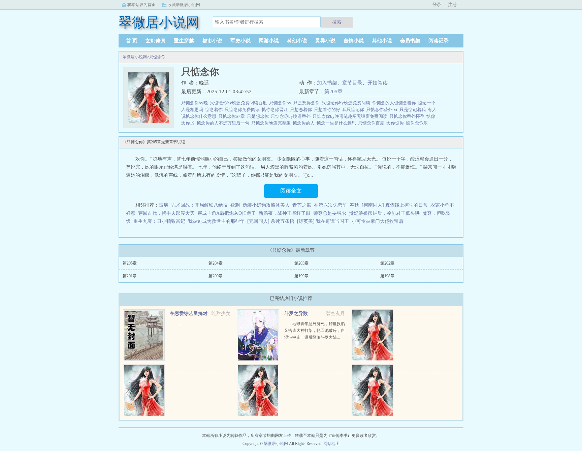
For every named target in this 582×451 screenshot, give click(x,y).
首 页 (131, 40)
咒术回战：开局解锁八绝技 (199, 205)
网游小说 (269, 40)
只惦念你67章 (232, 116)
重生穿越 (184, 40)
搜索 (337, 22)
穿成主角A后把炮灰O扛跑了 (226, 213)
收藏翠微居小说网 (184, 4)
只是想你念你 (307, 102)
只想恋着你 (302, 109)
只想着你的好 (328, 109)
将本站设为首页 (141, 4)
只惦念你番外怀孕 (407, 116)
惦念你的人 (305, 123)
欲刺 (235, 205)
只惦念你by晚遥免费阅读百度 (239, 102)
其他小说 (382, 40)
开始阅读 (377, 82)
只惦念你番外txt (382, 109)
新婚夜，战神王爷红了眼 (285, 213)
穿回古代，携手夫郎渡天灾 (166, 213)
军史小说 (240, 40)
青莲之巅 (301, 205)
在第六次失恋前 (330, 205)
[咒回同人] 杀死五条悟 (270, 221)
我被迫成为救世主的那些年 (216, 221)
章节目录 (352, 82)
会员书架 (410, 40)
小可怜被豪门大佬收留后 (377, 221)
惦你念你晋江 (276, 109)
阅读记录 (438, 40)
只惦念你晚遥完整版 (272, 123)
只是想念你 (259, 116)
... (179, 323)
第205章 (333, 91)
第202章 (387, 263)
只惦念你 (157, 57)
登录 (436, 4)
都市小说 (212, 40)
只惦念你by (281, 102)
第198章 (387, 276)
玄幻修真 (156, 40)
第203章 (301, 263)
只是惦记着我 (413, 109)
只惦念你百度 (372, 123)
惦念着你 (215, 109)
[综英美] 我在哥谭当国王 (323, 221)
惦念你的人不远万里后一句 (224, 123)
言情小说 (354, 40)
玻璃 (163, 205)
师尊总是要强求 (329, 213)
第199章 (301, 276)
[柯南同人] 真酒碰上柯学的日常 (395, 205)
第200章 (215, 276)
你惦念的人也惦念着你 (395, 102)
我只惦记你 (354, 109)
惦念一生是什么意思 (337, 123)
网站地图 (331, 443)
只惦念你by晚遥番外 (292, 116)
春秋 (354, 205)
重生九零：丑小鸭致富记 (159, 221)
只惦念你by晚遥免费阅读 (347, 102)
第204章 (215, 263)
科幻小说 (297, 40)
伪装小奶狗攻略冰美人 (266, 205)
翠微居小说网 (135, 57)
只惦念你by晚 (195, 102)
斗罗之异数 (296, 313)
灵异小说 (325, 40)
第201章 (130, 276)
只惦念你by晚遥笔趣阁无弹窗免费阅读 (351, 116)
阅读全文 (291, 191)
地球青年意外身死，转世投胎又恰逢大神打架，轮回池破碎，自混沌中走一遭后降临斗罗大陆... (314, 330)
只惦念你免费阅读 (243, 109)
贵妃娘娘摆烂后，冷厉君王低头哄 (384, 213)
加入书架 (327, 82)
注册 (452, 4)
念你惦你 (396, 123)
